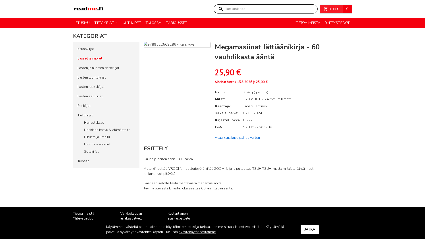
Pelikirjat (84, 105)
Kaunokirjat (85, 48)
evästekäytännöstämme (197, 231)
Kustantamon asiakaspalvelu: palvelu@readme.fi (182, 218)
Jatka (309, 229)
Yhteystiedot (83, 218)
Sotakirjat (91, 151)
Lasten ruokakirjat (90, 86)
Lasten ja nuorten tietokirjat (98, 68)
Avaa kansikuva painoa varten (237, 137)
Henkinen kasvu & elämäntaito (107, 129)
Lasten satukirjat (90, 96)
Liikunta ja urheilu (97, 137)
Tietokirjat (85, 115)
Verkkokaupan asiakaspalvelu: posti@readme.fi (133, 218)
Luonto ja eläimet (97, 144)
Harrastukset (94, 122)
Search (220, 9)
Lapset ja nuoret (89, 58)
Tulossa (83, 161)
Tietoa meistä (83, 213)
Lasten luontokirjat (91, 77)
